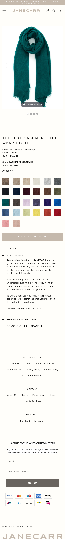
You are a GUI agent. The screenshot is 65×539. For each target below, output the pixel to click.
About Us (12, 394)
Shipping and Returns (22, 319)
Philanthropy (39, 394)
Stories (24, 394)
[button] (5, 181)
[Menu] (6, 11)
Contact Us (17, 363)
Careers (54, 394)
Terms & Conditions (32, 400)
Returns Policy (14, 369)
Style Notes (15, 255)
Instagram (39, 421)
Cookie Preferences (32, 375)
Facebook (25, 421)
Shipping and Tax (45, 363)
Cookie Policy (51, 369)
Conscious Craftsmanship (25, 326)
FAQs (29, 363)
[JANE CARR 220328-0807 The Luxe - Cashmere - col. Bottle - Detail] (31, 114)
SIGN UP (32, 482)
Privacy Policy (33, 369)
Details (12, 249)
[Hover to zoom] (32, 67)
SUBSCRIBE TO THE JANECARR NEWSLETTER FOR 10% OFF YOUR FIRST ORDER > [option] (32, 2)
